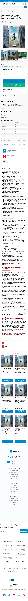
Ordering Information (14, 468)
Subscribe (23, 531)
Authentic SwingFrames (14, 500)
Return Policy (14, 491)
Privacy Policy (14, 515)
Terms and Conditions (14, 517)
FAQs (14, 504)
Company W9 (14, 478)
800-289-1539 (9, 1)
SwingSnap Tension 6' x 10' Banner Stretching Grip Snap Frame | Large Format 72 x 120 (20, 400)
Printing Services (14, 498)
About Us (14, 509)
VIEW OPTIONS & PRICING (7, 381)
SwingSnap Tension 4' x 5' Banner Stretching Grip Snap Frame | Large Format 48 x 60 (7, 399)
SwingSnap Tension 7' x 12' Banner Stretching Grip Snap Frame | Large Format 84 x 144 (20, 431)
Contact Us (24, 1)
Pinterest (14, 595)
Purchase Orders (14, 474)
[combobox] (14, 7)
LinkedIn (19, 595)
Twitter (9, 595)
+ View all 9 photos (5, 61)
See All (3, 136)
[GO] (25, 7)
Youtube (23, 595)
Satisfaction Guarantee (14, 513)
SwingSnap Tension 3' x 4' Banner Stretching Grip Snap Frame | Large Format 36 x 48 (20, 370)
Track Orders (14, 485)
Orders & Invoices (14, 487)
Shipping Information (14, 472)
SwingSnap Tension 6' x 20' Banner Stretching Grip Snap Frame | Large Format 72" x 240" (7, 431)
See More (3, 108)
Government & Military (14, 476)
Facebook (4, 595)
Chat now (15, 95)
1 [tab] (12, 49)
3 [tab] (16, 49)
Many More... (4, 117)
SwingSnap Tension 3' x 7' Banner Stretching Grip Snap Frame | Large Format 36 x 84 (7, 370)
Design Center (14, 496)
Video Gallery (14, 502)
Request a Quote (14, 470)
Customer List (14, 511)
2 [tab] (14, 49)
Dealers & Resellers (14, 489)
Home (2, 11)
